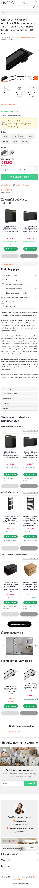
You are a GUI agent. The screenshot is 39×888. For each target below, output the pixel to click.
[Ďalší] (36, 646)
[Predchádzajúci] (3, 646)
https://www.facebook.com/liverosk (21, 828)
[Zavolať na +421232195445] (23, 3)
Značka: (6, 190)
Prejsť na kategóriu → (30, 430)
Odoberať (31, 783)
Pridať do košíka (21, 177)
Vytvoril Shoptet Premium (20, 883)
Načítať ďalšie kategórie (19, 624)
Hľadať (34, 7)
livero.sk (21, 832)
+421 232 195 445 (21, 825)
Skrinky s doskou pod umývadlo (9, 607)
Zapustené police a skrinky (9, 479)
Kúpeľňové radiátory (10, 540)
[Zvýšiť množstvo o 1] (36, 168)
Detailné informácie (7, 104)
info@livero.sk (21, 821)
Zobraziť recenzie (14, 731)
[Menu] (36, 2)
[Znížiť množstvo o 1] (36, 170)
